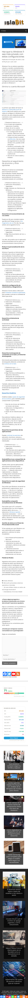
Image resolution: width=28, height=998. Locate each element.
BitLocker (13, 139)
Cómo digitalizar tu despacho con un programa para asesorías (14, 833)
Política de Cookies (15, 991)
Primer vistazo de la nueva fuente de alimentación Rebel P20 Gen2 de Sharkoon (14, 806)
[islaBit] (14, 22)
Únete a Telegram (14, 738)
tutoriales (12, 585)
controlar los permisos (14, 435)
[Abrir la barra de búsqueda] (26, 31)
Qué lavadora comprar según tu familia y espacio (14, 766)
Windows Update (15, 512)
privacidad (13, 583)
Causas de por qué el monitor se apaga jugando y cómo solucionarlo (14, 922)
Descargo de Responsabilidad (15, 992)
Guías (5, 581)
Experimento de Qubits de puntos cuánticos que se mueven (14, 981)
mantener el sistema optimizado (15, 292)
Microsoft (6, 583)
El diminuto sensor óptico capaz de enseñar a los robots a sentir (14, 892)
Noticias (10, 581)
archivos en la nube (10, 364)
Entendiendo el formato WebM (13, 592)
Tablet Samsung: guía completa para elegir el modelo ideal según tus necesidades (14, 858)
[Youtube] (14, 674)
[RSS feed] (18, 674)
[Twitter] (9, 674)
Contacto (22, 994)
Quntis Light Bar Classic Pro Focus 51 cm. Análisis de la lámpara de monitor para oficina (14, 787)
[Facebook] (5, 674)
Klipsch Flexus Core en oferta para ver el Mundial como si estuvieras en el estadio (14, 952)
